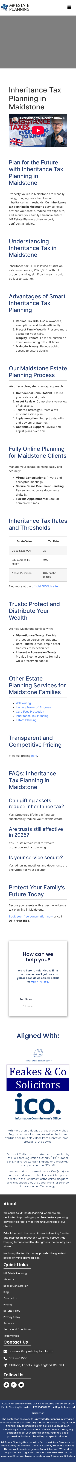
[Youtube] (21, 1385)
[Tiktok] (6, 1385)
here (34, 755)
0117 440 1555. (40, 981)
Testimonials (11, 1336)
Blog (6, 1292)
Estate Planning (26, 720)
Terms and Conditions (17, 1329)
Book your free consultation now (31, 916)
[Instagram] (14, 1385)
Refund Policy (12, 1311)
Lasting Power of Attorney (33, 707)
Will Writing (23, 703)
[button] (69, 7)
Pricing (8, 1304)
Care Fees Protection (30, 711)
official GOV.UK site (45, 586)
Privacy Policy (12, 1317)
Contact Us (10, 1298)
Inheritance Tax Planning (32, 716)
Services (9, 1323)
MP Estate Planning (15, 1273)
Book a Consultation (16, 1286)
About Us (9, 1279)
